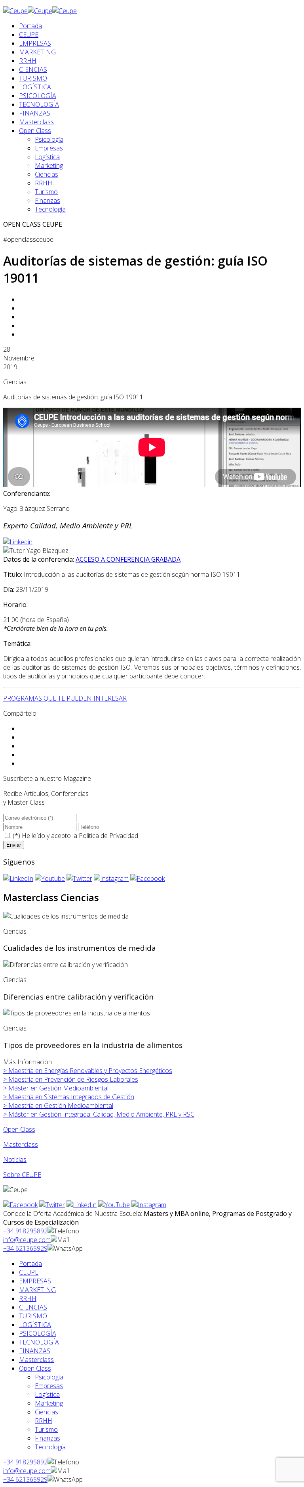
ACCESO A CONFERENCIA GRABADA (128, 559)
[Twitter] (79, 878)
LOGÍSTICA (35, 87)
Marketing (49, 165)
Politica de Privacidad (108, 835)
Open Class (35, 130)
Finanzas (47, 200)
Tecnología (50, 209)
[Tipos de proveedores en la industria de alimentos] (76, 1013)
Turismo (46, 191)
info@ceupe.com (27, 1239)
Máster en (55, 1088)
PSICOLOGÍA (37, 95)
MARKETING (37, 52)
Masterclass (36, 121)
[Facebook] (147, 878)
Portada (30, 25)
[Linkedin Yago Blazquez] (17, 541)
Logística (47, 156)
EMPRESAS (35, 43)
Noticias (15, 1159)
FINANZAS (34, 113)
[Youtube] (50, 878)
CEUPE (28, 34)
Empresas (49, 148)
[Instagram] (111, 878)
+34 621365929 (25, 1248)
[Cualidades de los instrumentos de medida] (66, 916)
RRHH (27, 60)
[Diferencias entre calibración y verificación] (65, 964)
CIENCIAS (33, 69)
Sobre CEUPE (22, 1174)
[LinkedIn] (18, 878)
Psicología (49, 139)
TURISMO (33, 78)
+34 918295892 (25, 1231)
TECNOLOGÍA (39, 104)
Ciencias (46, 174)
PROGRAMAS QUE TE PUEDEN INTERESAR (65, 698)
